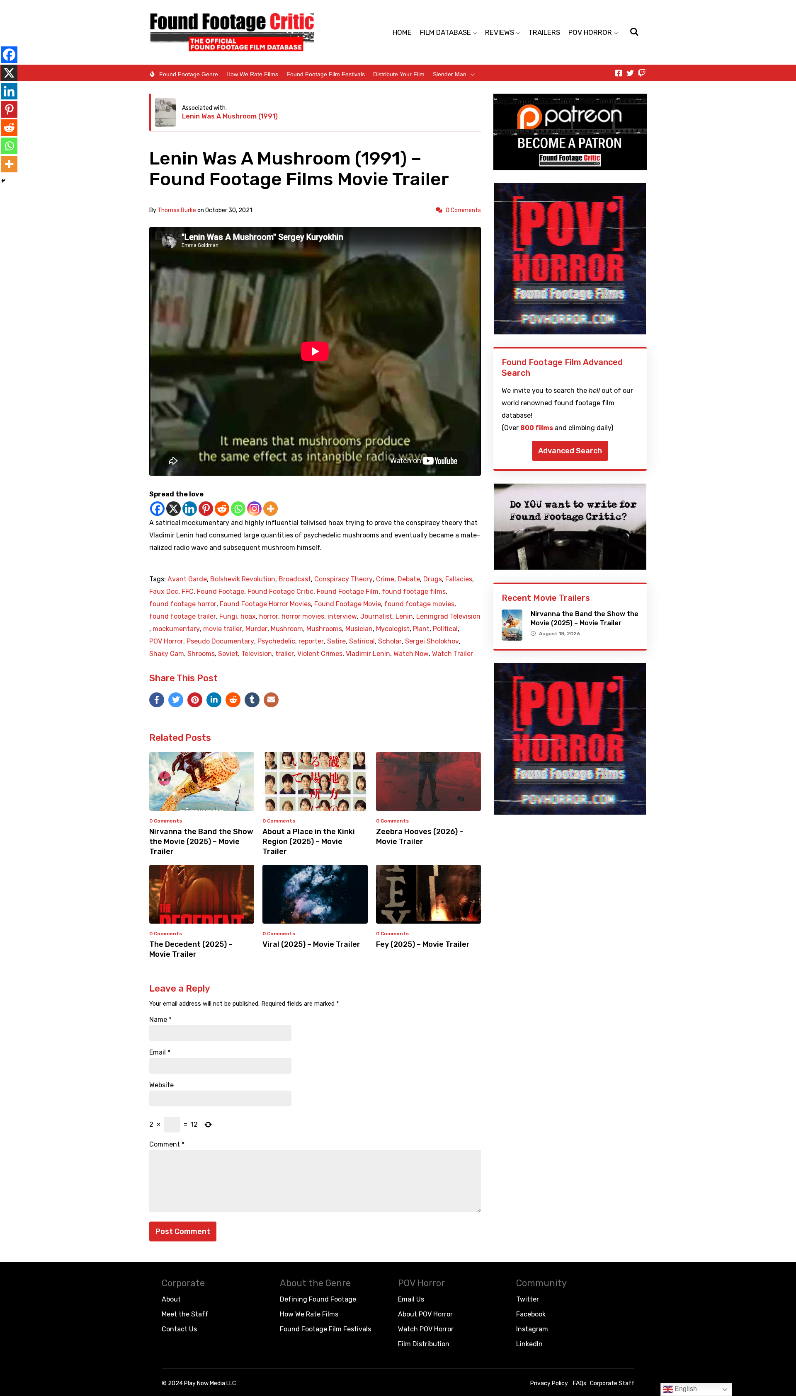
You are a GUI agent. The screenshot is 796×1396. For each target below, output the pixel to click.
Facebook (531, 1314)
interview (342, 616)
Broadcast (295, 579)
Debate (409, 579)
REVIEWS (499, 32)
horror (268, 616)
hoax (248, 616)
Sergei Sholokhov (432, 641)
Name (160, 1019)
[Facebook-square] (618, 73)
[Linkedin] (189, 508)
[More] (270, 508)
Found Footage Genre (188, 74)
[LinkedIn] (213, 699)
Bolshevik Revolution (242, 579)
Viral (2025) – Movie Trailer (311, 944)
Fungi (228, 616)
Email (159, 1052)
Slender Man (449, 74)
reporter (311, 641)
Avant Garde (187, 579)
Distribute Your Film (399, 74)
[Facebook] (157, 508)
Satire (336, 641)
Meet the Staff (185, 1314)
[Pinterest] (206, 508)
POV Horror (166, 641)
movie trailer (222, 629)
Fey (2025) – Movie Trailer (423, 944)
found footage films (414, 591)
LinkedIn (529, 1344)
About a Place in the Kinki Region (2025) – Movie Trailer (308, 841)
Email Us (411, 1299)
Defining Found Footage (318, 1299)
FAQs (579, 1383)
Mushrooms (324, 629)
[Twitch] (642, 73)
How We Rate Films (252, 74)
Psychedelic (276, 641)
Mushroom (287, 629)
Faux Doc (163, 591)
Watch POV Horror (426, 1329)
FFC (188, 591)
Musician (359, 629)
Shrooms (201, 654)
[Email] (271, 699)
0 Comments (463, 210)
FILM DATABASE (445, 32)
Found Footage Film (348, 591)
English (685, 1388)
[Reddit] (222, 508)
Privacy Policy (549, 1383)
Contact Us (179, 1329)
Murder (256, 629)
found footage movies (419, 604)
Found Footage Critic (280, 591)
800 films (536, 428)
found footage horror (182, 604)
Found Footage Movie (347, 604)
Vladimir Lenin (368, 654)
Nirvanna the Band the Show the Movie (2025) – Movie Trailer (201, 841)
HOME (402, 32)
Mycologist (393, 629)
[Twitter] (630, 73)
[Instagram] (254, 508)
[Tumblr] (252, 699)
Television (256, 654)
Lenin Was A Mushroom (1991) (230, 116)
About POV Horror (425, 1314)
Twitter (527, 1299)
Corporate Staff (612, 1383)
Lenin (404, 616)
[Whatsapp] (238, 508)
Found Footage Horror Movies (265, 604)
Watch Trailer (452, 654)
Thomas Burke (177, 210)
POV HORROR (590, 32)
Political (445, 629)
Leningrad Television (448, 616)
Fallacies (458, 579)
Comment (166, 1144)
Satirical (362, 641)
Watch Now (411, 654)
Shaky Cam (166, 654)
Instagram (532, 1329)
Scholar (390, 641)
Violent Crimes (319, 654)
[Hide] (3, 180)
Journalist (376, 616)
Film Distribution (423, 1344)
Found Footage (220, 591)
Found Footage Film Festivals (325, 74)
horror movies (303, 616)
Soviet (228, 654)
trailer (284, 654)
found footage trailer (182, 616)
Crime (385, 579)
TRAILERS (544, 32)
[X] (173, 508)
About (171, 1299)
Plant (421, 629)
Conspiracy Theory (343, 579)
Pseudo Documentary (220, 641)
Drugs (432, 579)
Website (161, 1085)
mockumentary (176, 629)
